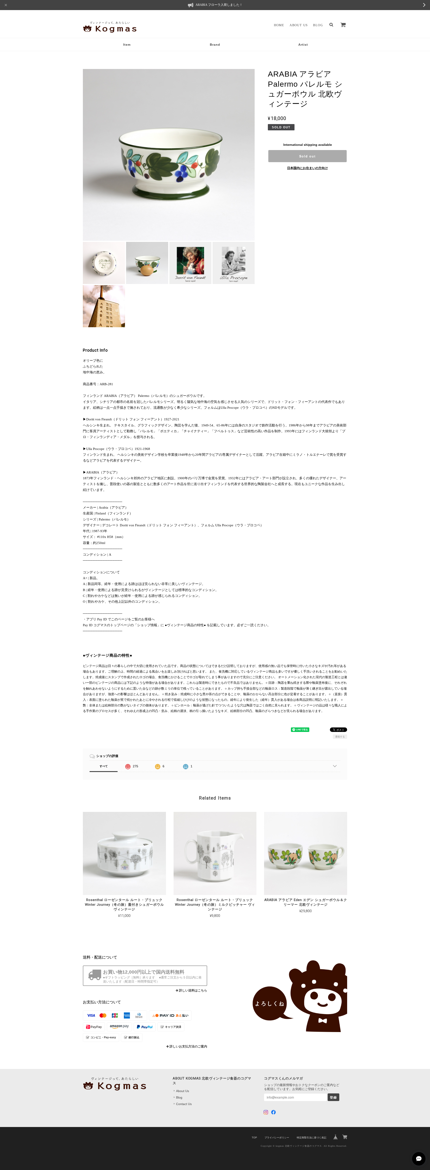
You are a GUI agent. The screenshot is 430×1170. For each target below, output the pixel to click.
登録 (333, 1097)
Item (127, 44)
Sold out (307, 156)
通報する (340, 736)
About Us (299, 25)
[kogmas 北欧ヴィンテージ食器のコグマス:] (285, 996)
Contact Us (184, 1104)
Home (279, 25)
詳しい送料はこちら (193, 990)
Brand (215, 44)
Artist (303, 44)
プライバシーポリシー (276, 1137)
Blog (318, 25)
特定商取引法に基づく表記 (311, 1137)
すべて (104, 766)
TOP (254, 1137)
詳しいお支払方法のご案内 (188, 1046)
